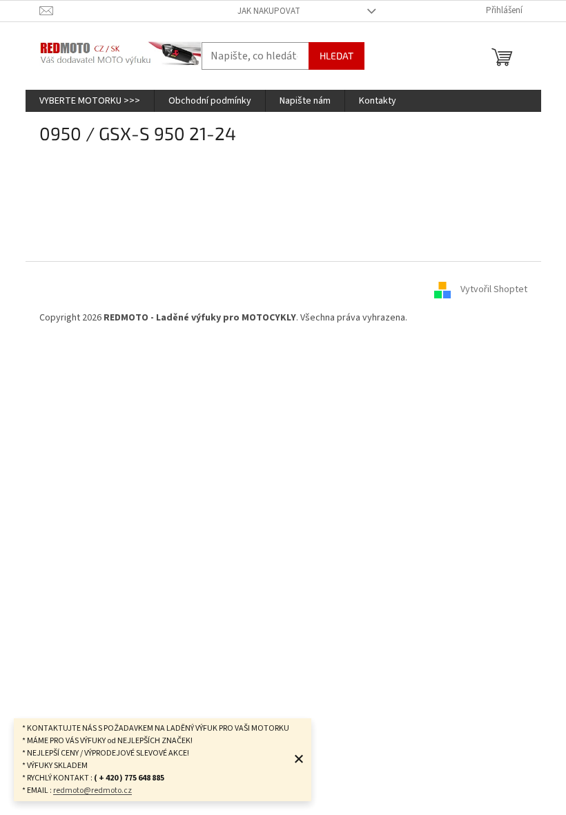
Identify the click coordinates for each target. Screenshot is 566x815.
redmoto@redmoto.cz (92, 790)
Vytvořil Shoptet (493, 289)
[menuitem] (90, 101)
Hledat (336, 55)
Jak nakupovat (268, 11)
